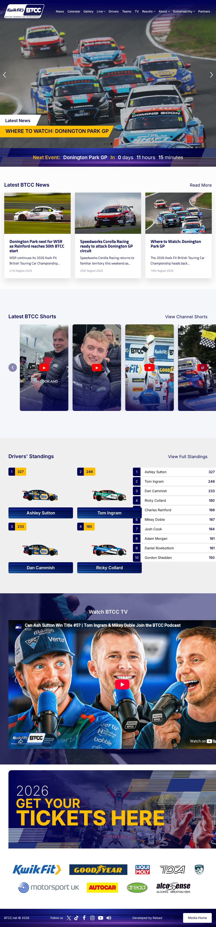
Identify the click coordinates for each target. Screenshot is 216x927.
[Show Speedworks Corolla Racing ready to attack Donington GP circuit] (108, 144)
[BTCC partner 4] (172, 869)
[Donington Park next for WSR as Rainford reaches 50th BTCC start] (37, 235)
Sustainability (182, 11)
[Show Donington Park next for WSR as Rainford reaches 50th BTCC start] (104, 144)
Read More (201, 185)
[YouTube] (100, 917)
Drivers (114, 11)
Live (100, 11)
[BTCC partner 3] (142, 869)
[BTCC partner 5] (199, 869)
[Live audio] (108, 917)
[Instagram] (92, 917)
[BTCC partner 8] (137, 887)
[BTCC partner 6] (48, 887)
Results (147, 11)
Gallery (88, 11)
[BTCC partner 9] (173, 887)
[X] (69, 918)
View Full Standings (188, 456)
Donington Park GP (85, 157)
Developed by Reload (147, 918)
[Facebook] (84, 917)
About (163, 11)
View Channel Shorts (186, 316)
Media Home (197, 918)
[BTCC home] (24, 11)
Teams (126, 11)
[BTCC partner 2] (98, 869)
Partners (204, 11)
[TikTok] (76, 918)
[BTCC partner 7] (102, 887)
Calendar (74, 11)
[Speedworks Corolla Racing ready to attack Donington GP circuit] (108, 235)
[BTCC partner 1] (37, 869)
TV (137, 11)
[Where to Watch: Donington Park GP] (178, 235)
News (60, 11)
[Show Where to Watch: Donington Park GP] (111, 144)
